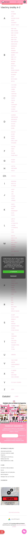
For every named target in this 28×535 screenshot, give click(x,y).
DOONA (13, 124)
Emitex (13, 136)
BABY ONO (14, 39)
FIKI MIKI (13, 153)
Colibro (13, 107)
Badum (13, 48)
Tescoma (13, 340)
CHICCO (13, 176)
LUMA (12, 232)
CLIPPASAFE (14, 104)
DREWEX (13, 126)
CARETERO (14, 93)
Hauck (13, 170)
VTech (13, 366)
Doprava (3, 455)
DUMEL (12, 128)
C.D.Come (13, 85)
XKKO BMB (13, 375)
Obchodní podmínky (6, 451)
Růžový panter (15, 311)
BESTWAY (13, 66)
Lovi (12, 230)
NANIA (12, 255)
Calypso (13, 87)
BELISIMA (13, 61)
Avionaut (13, 22)
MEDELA (13, 240)
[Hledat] (16, 1)
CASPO (13, 98)
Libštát (13, 219)
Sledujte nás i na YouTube (7, 476)
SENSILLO (13, 319)
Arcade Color (15, 18)
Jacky (12, 189)
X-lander (13, 370)
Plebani (13, 290)
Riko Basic (14, 306)
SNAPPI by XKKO (15, 326)
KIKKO (12, 208)
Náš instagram (4, 474)
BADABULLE (14, 46)
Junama (13, 200)
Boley (12, 77)
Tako (12, 334)
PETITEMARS (14, 279)
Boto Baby (14, 79)
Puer (12, 294)
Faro (12, 151)
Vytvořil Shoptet (15, 519)
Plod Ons (13, 292)
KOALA (12, 215)
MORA (12, 249)
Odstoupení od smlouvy (7, 457)
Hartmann (14, 168)
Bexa (12, 68)
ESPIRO (13, 138)
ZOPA (12, 389)
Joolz (13, 198)
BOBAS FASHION (15, 70)
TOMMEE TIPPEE (15, 345)
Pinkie (12, 287)
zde (13, 268)
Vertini (13, 362)
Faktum (13, 146)
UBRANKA (13, 354)
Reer (12, 302)
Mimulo (13, 244)
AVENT (12, 20)
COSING (13, 109)
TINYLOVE (13, 342)
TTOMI (13, 349)
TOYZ (12, 347)
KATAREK (13, 206)
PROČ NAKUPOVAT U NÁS (7, 460)
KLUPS (12, 213)
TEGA (12, 338)
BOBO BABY (14, 72)
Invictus (13, 183)
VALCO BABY (14, 360)
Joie (12, 194)
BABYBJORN (14, 44)
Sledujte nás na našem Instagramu (14, 403)
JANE (12, 191)
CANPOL (13, 91)
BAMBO (13, 55)
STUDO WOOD (15, 330)
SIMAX (12, 321)
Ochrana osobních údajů (7, 453)
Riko (12, 304)
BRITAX (13, 81)
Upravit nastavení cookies (19, 525)
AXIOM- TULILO (15, 25)
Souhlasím (14, 271)
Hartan (13, 166)
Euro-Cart (14, 140)
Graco (13, 162)
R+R (12, 298)
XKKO (12, 372)
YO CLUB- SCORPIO (16, 382)
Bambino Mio (14, 52)
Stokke (13, 328)
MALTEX (13, 236)
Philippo (13, 281)
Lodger (13, 225)
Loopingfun (14, 227)
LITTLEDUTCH (14, 223)
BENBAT (13, 63)
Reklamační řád (5, 459)
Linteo (13, 221)
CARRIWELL (14, 96)
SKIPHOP (13, 323)
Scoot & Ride (15, 317)
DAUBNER (13, 115)
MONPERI (13, 247)
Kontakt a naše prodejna (7, 468)
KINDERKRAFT (14, 211)
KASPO (13, 204)
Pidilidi (13, 285)
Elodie (13, 134)
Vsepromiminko (15, 364)
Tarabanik (14, 336)
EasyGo (13, 132)
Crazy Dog (14, 111)
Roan (12, 309)
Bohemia (13, 74)
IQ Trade (13, 185)
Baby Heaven (14, 30)
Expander (13, 143)
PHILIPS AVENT (14, 283)
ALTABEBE (13, 14)
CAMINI (13, 89)
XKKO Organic (15, 377)
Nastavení (13, 276)
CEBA (12, 102)
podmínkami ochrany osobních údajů (14, 440)
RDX (12, 300)
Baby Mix (13, 35)
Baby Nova (14, 37)
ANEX (12, 16)
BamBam (13, 50)
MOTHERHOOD (15, 251)
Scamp (13, 315)
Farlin (12, 149)
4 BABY (16, 396)
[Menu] (24, 1)
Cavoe (13, 100)
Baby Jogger (14, 33)
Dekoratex (14, 119)
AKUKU (12, 11)
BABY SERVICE (14, 41)
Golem (13, 159)
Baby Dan (13, 28)
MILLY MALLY (14, 242)
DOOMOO (13, 121)
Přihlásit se (22, 435)
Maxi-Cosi (14, 238)
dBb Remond (14, 117)
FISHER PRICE (14, 155)
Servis (2, 470)
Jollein (13, 196)
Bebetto (13, 59)
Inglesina (13, 181)
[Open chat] (24, 531)
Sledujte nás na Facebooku (8, 472)
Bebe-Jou (13, 57)
